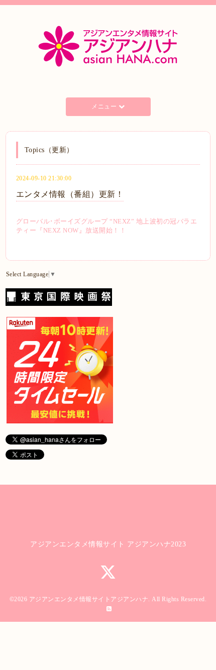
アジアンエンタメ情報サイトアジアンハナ (89, 599)
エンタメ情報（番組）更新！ (70, 194)
